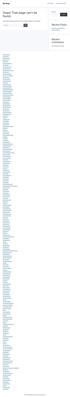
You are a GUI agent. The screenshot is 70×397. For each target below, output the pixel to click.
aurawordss (6, 147)
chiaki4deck (6, 292)
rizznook (5, 203)
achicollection (6, 194)
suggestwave (6, 142)
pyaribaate (6, 182)
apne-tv (5, 343)
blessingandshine (7, 149)
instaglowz (6, 165)
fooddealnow (6, 354)
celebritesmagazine (8, 324)
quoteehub (6, 60)
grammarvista (6, 100)
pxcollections (6, 359)
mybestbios (6, 191)
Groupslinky (6, 238)
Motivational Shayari (61, 3)
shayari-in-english (8, 75)
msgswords (6, 124)
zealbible (5, 326)
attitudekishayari (7, 362)
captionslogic (6, 383)
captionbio (5, 56)
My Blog (6, 3)
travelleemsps (6, 350)
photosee (5, 217)
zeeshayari (6, 193)
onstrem (5, 117)
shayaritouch (6, 187)
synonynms (6, 266)
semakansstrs (6, 296)
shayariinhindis (7, 375)
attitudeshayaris (7, 252)
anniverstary (6, 378)
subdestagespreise (8, 89)
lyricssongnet (6, 196)
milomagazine (6, 327)
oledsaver (5, 189)
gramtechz (6, 231)
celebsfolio (6, 389)
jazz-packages (7, 158)
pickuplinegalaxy (7, 63)
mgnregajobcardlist (8, 126)
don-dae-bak (6, 154)
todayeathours (7, 357)
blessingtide (6, 278)
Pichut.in (5, 280)
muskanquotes (7, 84)
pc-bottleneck (6, 301)
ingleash (5, 270)
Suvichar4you (6, 222)
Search (54, 11)
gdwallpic (5, 369)
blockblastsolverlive (8, 70)
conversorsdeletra (8, 305)
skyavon (5, 168)
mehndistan (6, 224)
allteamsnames (7, 308)
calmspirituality (7, 81)
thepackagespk (7, 145)
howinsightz (6, 207)
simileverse (6, 285)
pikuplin (5, 263)
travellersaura (6, 291)
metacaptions (6, 172)
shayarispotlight (7, 205)
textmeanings (6, 277)
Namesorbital (6, 387)
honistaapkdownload (8, 152)
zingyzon (5, 282)
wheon (4, 334)
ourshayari (5, 180)
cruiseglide (6, 121)
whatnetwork (6, 54)
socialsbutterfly (7, 114)
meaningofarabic (7, 256)
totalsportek (6, 119)
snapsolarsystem (7, 317)
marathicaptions (7, 271)
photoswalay (6, 245)
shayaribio (5, 376)
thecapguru (6, 123)
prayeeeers (6, 166)
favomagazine (6, 228)
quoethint (5, 331)
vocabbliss (6, 65)
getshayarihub (7, 105)
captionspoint (6, 240)
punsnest (5, 61)
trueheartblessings (8, 144)
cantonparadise (7, 74)
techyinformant (7, 156)
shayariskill (6, 179)
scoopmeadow (7, 161)
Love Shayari (50, 3)
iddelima (5, 128)
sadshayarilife (6, 380)
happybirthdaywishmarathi (10, 250)
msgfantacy (6, 333)
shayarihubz (6, 170)
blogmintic (5, 340)
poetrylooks (6, 221)
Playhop (5, 233)
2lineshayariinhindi (8, 361)
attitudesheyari (7, 284)
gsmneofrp (6, 140)
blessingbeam (6, 107)
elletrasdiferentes (7, 319)
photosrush (6, 72)
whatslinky (6, 116)
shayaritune (6, 259)
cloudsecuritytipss (8, 336)
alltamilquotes (6, 226)
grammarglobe (7, 98)
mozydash (5, 355)
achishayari (6, 247)
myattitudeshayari (8, 184)
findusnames (6, 212)
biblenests (5, 159)
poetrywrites (6, 58)
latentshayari (6, 249)
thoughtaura (6, 345)
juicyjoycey (6, 219)
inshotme (5, 82)
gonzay (5, 299)
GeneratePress (42, 394)
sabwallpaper (6, 103)
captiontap (6, 177)
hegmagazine (6, 229)
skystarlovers (6, 163)
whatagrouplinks (7, 86)
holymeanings (6, 273)
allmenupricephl (7, 257)
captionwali (6, 366)
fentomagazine (7, 96)
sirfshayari (5, 364)
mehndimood (6, 235)
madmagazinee (7, 200)
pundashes (6, 109)
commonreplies (7, 268)
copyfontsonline (7, 210)
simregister (6, 382)
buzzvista (5, 320)
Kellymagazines (7, 214)
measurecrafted (7, 112)
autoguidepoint (7, 175)
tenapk (4, 242)
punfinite (5, 130)
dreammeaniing (7, 298)
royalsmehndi (6, 79)
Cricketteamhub (7, 306)
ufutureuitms (6, 287)
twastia (5, 385)
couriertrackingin (7, 347)
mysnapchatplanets (8, 303)
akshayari (5, 198)
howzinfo (5, 201)
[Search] (26, 25)
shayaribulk (6, 102)
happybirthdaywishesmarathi (11, 368)
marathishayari (7, 208)
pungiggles (6, 352)
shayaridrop (6, 371)
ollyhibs (5, 315)
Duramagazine (7, 215)
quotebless (6, 338)
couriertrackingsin (8, 373)
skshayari (5, 243)
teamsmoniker (7, 313)
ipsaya (4, 322)
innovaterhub (6, 312)
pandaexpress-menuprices (10, 186)
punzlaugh (5, 173)
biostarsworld (6, 68)
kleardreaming (7, 289)
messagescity (6, 275)
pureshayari (6, 77)
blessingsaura (6, 151)
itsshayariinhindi (7, 88)
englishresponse (7, 261)
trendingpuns (6, 294)
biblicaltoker (6, 254)
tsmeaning (5, 264)
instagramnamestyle (8, 236)
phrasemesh (6, 110)
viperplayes (6, 329)
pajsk (4, 310)
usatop (4, 341)
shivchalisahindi (7, 67)
